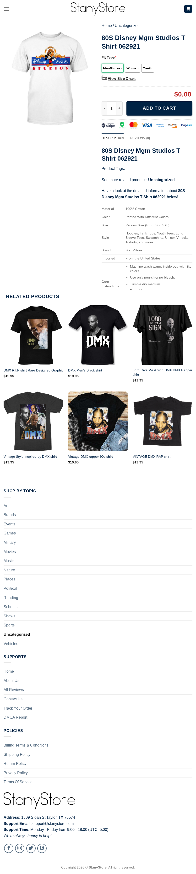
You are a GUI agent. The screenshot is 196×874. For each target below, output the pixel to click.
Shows (9, 616)
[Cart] (188, 9)
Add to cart (159, 108)
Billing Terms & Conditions (26, 745)
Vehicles (11, 644)
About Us (11, 681)
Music (9, 561)
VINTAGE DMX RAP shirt (151, 456)
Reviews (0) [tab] (140, 138)
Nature (9, 570)
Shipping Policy (17, 754)
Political (10, 588)
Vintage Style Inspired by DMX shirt (30, 456)
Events (9, 524)
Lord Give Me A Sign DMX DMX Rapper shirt (162, 372)
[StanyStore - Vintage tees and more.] (98, 9)
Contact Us (13, 699)
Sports (9, 625)
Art (6, 506)
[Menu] (6, 9)
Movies (10, 552)
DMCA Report (15, 717)
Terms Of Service (18, 782)
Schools (10, 607)
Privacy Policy (16, 773)
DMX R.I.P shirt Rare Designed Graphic (33, 370)
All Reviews (14, 690)
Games (10, 533)
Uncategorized (127, 26)
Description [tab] (113, 138)
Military (10, 542)
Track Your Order (18, 708)
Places (9, 579)
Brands (10, 515)
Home (107, 26)
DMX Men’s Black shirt (85, 370)
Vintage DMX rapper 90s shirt (90, 456)
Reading (11, 598)
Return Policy (15, 764)
